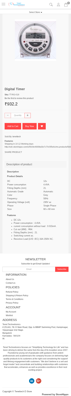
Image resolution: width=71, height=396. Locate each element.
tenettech (17, 136)
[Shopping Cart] (66, 5)
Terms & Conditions (14, 299)
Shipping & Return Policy (17, 295)
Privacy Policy (12, 303)
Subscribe (61, 269)
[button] (35, 12)
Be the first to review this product (19, 98)
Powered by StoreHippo (55, 394)
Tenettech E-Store (23, 391)
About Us (10, 279)
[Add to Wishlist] (42, 126)
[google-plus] (38, 381)
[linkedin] (31, 381)
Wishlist (9, 315)
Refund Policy (12, 292)
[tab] (51, 4)
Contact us (10, 283)
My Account (11, 312)
